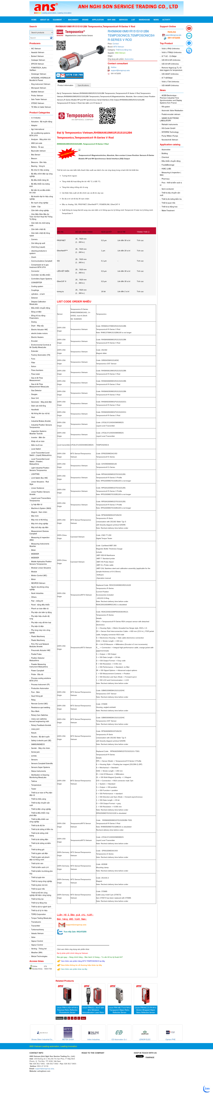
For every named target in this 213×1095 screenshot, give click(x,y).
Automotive (129, 59)
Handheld (35, 409)
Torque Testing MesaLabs (41, 918)
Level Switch (36, 449)
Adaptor (34, 125)
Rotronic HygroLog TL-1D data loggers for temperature (171, 68)
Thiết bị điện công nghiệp (41, 809)
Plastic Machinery (38, 636)
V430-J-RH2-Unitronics (171, 48)
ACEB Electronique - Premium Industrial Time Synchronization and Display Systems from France (171, 99)
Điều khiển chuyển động (40, 308)
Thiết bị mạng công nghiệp (41, 881)
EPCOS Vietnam (37, 64)
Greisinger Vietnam (38, 74)
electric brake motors (39, 333)
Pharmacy (165, 178)
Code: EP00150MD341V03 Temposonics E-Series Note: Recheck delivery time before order (112, 854)
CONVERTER (36, 282)
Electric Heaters (37, 337)
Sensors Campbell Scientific (42, 763)
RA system (166, 106)
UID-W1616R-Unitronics (171, 60)
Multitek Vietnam (37, 91)
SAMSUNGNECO (38, 744)
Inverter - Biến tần (38, 437)
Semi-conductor (168, 189)
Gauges (34, 394)
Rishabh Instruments (170, 124)
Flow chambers (37, 370)
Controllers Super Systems (41, 278)
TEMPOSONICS (102, 445)
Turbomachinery (37, 929)
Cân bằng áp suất (38, 243)
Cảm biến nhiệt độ (38, 229)
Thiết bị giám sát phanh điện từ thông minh (39, 858)
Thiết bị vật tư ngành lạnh (41, 906)
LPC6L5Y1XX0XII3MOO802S (82, 445)
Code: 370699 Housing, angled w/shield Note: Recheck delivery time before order (112, 707)
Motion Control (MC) (39, 575)
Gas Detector (36, 390)
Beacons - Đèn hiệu (39, 162)
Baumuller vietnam (38, 150)
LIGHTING (35, 474)
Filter (33, 362)
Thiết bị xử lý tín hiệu (39, 910)
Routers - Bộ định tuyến (40, 736)
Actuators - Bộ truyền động (41, 121)
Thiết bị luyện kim (38, 877)
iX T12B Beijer (167, 77)
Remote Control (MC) (39, 703)
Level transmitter (63, 445)
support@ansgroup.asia (120, 70)
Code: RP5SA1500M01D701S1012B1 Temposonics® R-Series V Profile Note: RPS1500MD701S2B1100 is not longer (113, 477)
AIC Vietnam (36, 48)
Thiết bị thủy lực (37, 899)
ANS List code (36, 143)
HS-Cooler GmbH (168, 128)
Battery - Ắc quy (37, 147)
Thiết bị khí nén (37, 863)
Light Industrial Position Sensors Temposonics (39, 468)
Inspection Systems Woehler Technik (37, 432)
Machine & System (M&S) (41, 508)
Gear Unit (35, 398)
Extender (34, 351)
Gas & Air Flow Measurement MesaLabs (39, 385)
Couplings (35, 290)
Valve (33, 937)
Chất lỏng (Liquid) (38, 247)
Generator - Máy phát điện (41, 402)
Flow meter (35, 374)
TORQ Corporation (38, 914)
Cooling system (37, 286)
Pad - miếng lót (37, 601)
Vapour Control (37, 941)
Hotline (113, 67)
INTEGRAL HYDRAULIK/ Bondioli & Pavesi (40, 78)
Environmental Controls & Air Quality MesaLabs (40, 345)
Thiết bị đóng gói (37, 849)
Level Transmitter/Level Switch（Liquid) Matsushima (40, 453)
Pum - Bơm (35, 692)
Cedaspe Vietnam (38, 60)
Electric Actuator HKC (39, 329)
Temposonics (101, 314)
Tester (33, 789)
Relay (33, 699)
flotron (33, 366)
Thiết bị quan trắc (38, 889)
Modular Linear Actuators (41, 567)
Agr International (37, 129)
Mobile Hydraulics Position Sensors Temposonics (40, 562)
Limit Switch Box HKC (39, 478)
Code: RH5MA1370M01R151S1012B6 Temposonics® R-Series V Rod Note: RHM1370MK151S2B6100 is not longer (114, 329)
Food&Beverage (168, 165)
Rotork (33, 733)
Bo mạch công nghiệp (39, 202)
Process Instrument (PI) (40, 684)
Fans (33, 358)
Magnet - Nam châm (39, 512)
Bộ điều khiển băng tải (40, 180)
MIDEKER (35, 554)
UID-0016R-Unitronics (170, 64)
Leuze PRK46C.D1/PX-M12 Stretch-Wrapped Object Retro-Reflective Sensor (145, 1010)
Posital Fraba (36, 654)
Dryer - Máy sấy (37, 325)
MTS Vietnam (118, 46)
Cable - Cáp (36, 206)
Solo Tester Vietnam (39, 99)
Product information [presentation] (65, 85)
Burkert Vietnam (37, 56)
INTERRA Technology (170, 132)
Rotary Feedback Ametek (41, 725)
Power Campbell (37, 670)
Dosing (34, 322)
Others (33, 597)
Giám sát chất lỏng (38, 405)
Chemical (165, 157)
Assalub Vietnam (37, 52)
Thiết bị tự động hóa (39, 902)
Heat (33, 417)
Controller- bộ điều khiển (40, 275)
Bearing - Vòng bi (38, 166)
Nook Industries (37, 593)
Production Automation (40, 688)
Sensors (34, 759)
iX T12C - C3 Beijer (169, 56)
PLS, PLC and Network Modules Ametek (39, 645)
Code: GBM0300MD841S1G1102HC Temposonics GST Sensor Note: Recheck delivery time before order (112, 721)
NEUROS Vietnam (38, 583)
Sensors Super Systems (40, 767)
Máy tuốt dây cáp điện (39, 527)
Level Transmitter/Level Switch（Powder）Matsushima (39, 461)
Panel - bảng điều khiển (40, 604)
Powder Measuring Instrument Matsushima (38, 665)
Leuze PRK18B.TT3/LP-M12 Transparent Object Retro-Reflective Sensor (119, 1010)
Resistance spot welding (40, 707)
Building (165, 153)
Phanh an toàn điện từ (40, 608)
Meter (33, 550)
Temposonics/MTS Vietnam (81, 595)
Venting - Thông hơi (38, 948)
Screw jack (35, 752)
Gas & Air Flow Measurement (36, 379)
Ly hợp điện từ (36, 504)
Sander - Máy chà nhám (40, 748)
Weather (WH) (36, 952)
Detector (34, 298)
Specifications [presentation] (83, 85)
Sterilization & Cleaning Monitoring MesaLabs (39, 776)
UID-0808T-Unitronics (170, 74)
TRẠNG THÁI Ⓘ (143, 232)
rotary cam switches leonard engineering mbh (39, 720)
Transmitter (35, 925)
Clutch (33, 257)
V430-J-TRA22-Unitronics (171, 52)
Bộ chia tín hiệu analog (40, 170)
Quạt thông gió (37, 696)
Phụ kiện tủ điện (37, 626)
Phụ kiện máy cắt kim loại (41, 622)
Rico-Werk (35, 711)
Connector (35, 271)
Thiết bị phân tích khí (39, 885)
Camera (34, 239)
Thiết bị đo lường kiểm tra (172, 199)
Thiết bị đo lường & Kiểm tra (42, 829)
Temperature (36, 785)
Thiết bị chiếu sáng (38, 799)
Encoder (34, 341)
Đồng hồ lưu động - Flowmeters (37, 316)
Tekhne (34, 781)
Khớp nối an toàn (37, 441)
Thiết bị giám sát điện (39, 853)
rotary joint (35, 729)
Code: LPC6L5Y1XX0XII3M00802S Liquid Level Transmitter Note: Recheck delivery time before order (112, 840)
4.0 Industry (35, 117)
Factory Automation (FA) (40, 355)
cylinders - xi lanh (38, 294)
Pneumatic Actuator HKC (40, 650)
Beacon (34, 158)
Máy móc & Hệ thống (39, 519)
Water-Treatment (168, 210)
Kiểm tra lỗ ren (37, 445)
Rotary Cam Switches (39, 715)
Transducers (36, 922)
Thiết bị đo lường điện (39, 839)
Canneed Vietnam (78, 537)
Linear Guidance (37, 488)
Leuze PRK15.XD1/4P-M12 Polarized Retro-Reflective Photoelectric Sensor (67, 1010)
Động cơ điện (36, 311)
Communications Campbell (41, 261)
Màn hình (35, 516)
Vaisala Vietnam (37, 933)
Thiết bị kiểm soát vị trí (40, 867)
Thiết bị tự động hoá (169, 206)
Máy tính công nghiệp (39, 523)
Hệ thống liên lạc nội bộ (40, 413)
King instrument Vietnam (40, 84)
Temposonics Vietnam (79, 329)
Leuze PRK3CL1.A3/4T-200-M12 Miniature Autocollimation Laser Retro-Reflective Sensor (93, 1011)
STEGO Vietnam (37, 103)
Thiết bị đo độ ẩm (38, 825)
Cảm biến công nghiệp (40, 210)
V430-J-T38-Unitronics (170, 81)
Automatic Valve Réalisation (172, 110)
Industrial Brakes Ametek (41, 421)
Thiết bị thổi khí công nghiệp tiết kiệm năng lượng (40, 893)
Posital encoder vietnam (171, 114)
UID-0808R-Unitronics (170, 85)
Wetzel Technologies (39, 956)
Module (34, 571)
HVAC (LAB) (166, 168)
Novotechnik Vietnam (170, 139)
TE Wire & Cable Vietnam (41, 107)
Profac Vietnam (37, 95)
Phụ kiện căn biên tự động (41, 612)
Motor (33, 579)
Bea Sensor (35, 154)
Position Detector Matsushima (36, 659)
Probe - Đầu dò (37, 674)
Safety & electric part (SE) (41, 740)
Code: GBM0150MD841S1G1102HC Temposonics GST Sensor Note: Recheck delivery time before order (112, 693)
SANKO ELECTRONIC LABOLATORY (169, 119)
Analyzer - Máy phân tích (41, 139)
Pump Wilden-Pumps (170, 136)
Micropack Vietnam (38, 88)
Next (83, 1018)
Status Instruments (38, 771)
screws (34, 755)
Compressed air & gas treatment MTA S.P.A (39, 265)
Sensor (60, 314)
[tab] (65, 85)
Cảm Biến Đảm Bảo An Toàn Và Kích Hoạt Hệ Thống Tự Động (40, 216)
